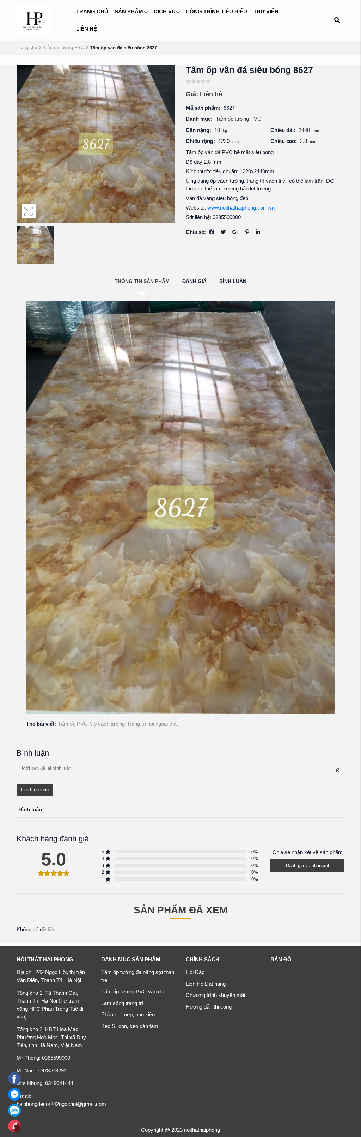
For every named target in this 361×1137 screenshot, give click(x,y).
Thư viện (266, 11)
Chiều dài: (282, 130)
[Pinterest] (247, 232)
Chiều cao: (283, 141)
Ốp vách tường (107, 724)
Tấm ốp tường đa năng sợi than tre (137, 976)
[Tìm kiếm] (336, 20)
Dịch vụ (165, 11)
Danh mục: (199, 119)
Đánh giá (194, 281)
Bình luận (232, 281)
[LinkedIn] (258, 232)
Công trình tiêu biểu (216, 11)
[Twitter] (223, 232)
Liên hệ (86, 29)
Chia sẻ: (196, 232)
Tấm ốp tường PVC (63, 47)
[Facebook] (211, 232)
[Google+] (235, 232)
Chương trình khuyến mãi (215, 995)
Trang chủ (92, 11)
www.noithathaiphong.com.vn (241, 208)
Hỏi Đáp (195, 972)
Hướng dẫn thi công (209, 1007)
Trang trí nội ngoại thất (152, 724)
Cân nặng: (198, 130)
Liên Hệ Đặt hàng (206, 984)
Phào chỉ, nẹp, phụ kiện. (128, 1014)
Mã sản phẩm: (203, 108)
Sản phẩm (129, 11)
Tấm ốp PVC (73, 724)
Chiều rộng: (200, 141)
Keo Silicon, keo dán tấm (129, 1026)
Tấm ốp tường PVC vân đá (132, 991)
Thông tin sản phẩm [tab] (142, 281)
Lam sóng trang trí (122, 1003)
